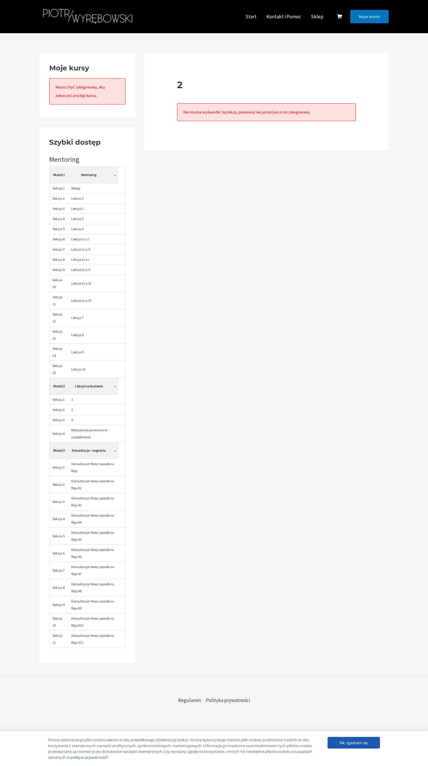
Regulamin (189, 700)
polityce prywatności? (89, 757)
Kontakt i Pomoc (283, 16)
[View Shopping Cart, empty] (339, 17)
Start (251, 16)
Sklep (317, 16)
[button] (369, 16)
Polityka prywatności (228, 700)
